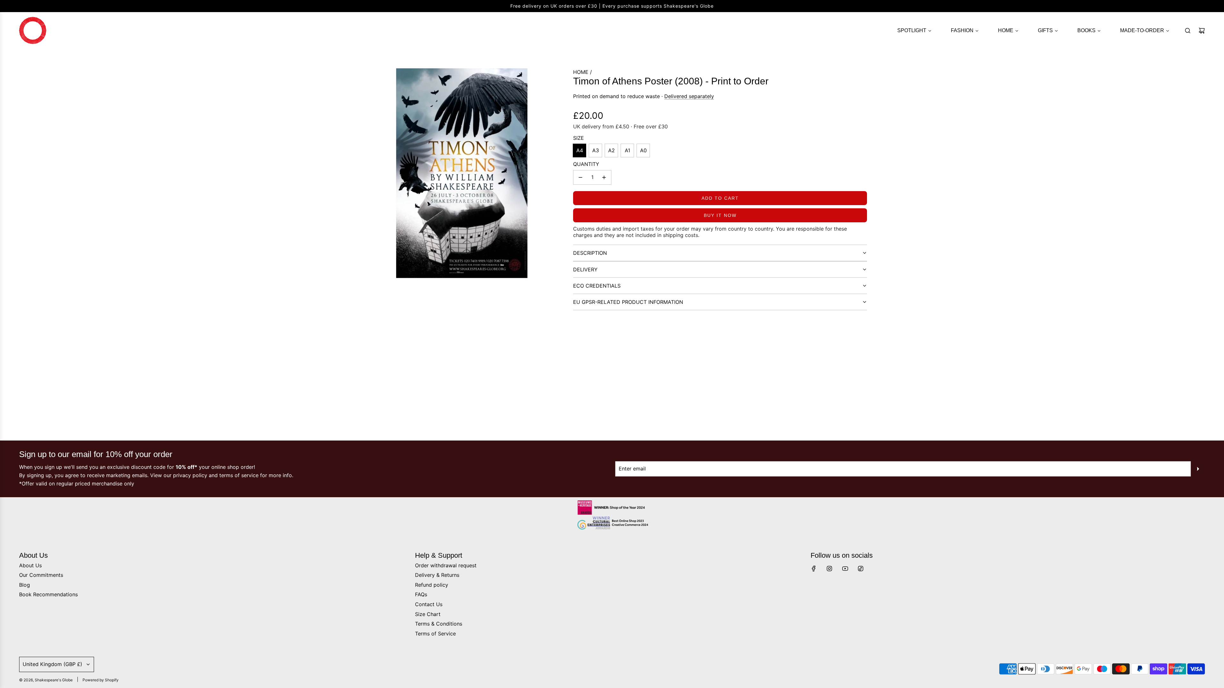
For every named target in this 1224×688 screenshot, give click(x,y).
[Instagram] (829, 569)
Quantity (586, 164)
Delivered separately (689, 96)
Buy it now (720, 215)
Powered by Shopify (101, 679)
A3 (595, 150)
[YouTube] (845, 569)
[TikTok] (861, 569)
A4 (579, 150)
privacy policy (190, 475)
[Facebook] (814, 569)
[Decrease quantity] (580, 177)
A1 (627, 150)
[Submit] (1198, 469)
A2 (611, 150)
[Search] (1188, 31)
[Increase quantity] (604, 177)
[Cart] (1202, 31)
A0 (643, 150)
